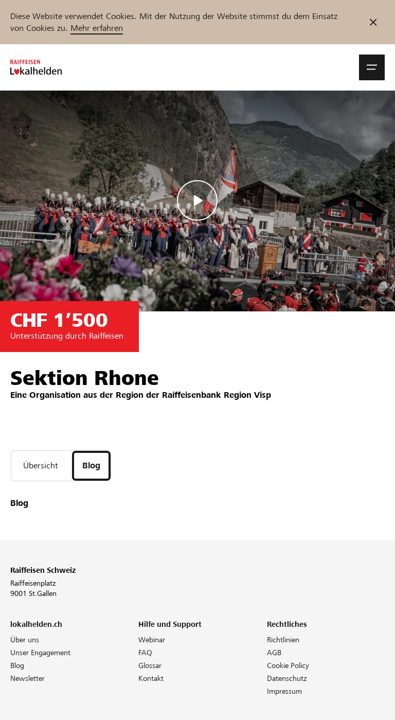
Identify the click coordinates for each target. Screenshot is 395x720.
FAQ (145, 652)
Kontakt (151, 678)
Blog (17, 665)
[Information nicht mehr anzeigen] (373, 22)
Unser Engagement (40, 652)
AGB (274, 652)
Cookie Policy (288, 665)
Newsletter (27, 678)
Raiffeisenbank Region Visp (216, 395)
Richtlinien (283, 640)
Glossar (149, 665)
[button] (372, 67)
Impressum (284, 691)
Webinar (151, 640)
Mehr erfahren (96, 28)
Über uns (24, 640)
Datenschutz (287, 678)
